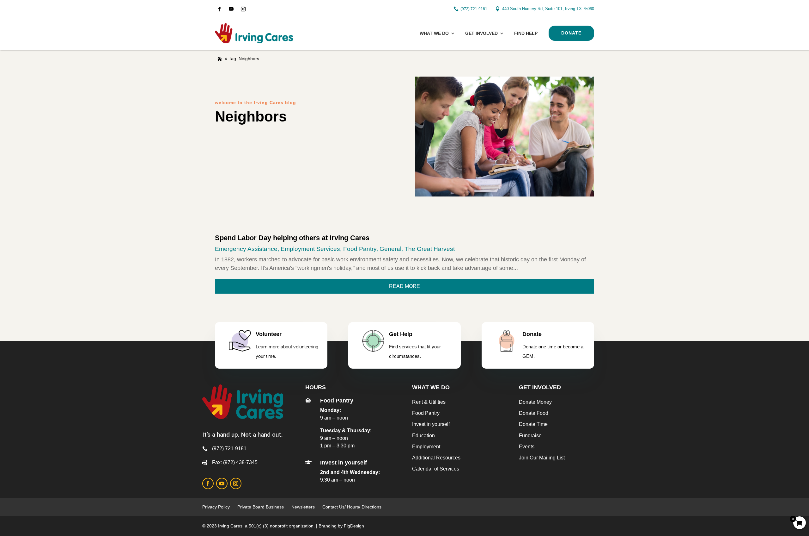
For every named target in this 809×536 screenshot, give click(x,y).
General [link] (390, 249)
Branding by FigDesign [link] (341, 525)
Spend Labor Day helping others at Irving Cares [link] (292, 238)
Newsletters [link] (303, 506)
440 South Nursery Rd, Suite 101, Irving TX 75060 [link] (548, 8)
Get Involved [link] (481, 33)
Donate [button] (571, 32)
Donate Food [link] (533, 413)
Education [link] (423, 435)
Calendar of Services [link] (435, 468)
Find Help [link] (526, 33)
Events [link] (526, 446)
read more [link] (404, 286)
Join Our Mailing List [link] (542, 457)
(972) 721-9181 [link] (473, 9)
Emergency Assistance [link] (246, 249)
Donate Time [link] (533, 424)
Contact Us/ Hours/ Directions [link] (352, 506)
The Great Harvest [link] (429, 249)
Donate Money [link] (535, 402)
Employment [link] (426, 446)
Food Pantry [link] (359, 249)
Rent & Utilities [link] (429, 402)
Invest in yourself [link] (431, 424)
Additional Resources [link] (436, 457)
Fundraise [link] (530, 435)
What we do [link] (434, 33)
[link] (219, 9)
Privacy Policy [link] (216, 506)
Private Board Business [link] (260, 506)
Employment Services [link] (310, 249)
